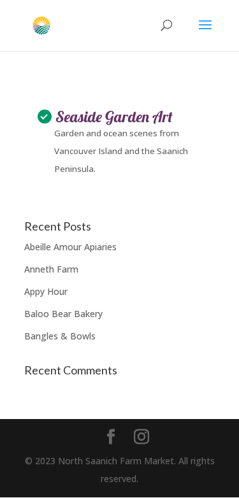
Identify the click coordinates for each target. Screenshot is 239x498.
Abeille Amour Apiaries (70, 247)
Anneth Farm (51, 269)
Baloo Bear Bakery (63, 314)
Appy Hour (46, 291)
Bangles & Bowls (60, 336)
